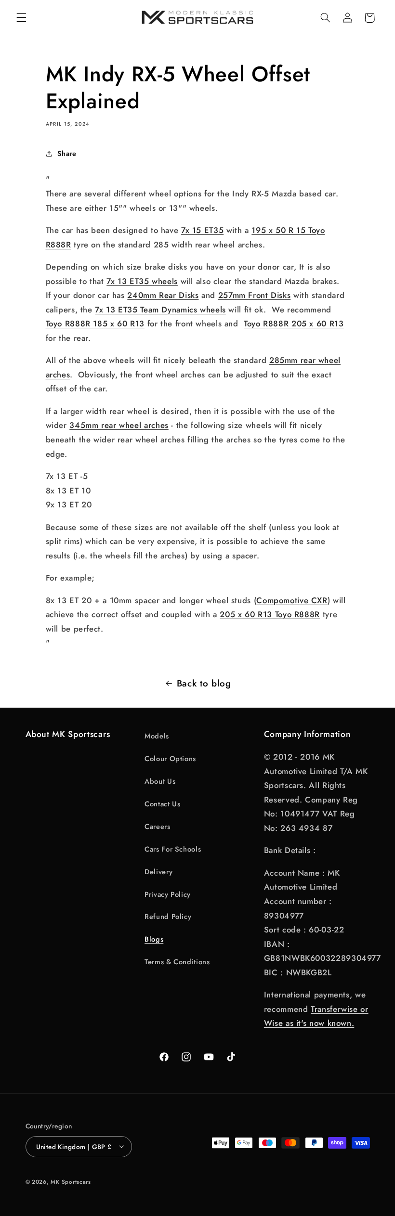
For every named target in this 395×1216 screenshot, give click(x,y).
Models (157, 736)
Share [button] (67, 153)
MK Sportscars (71, 1182)
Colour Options (170, 758)
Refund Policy (168, 916)
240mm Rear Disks (162, 295)
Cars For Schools (173, 849)
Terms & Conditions (177, 962)
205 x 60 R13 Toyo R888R (270, 614)
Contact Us (162, 804)
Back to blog (204, 683)
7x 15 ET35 (202, 230)
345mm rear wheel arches (119, 425)
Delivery (158, 872)
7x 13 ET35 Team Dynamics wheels (160, 309)
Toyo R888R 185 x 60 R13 (95, 323)
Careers (157, 826)
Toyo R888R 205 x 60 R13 (294, 323)
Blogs (154, 939)
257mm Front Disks (254, 295)
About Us (160, 781)
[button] (21, 18)
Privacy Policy (168, 894)
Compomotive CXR (291, 600)
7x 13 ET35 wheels (142, 281)
